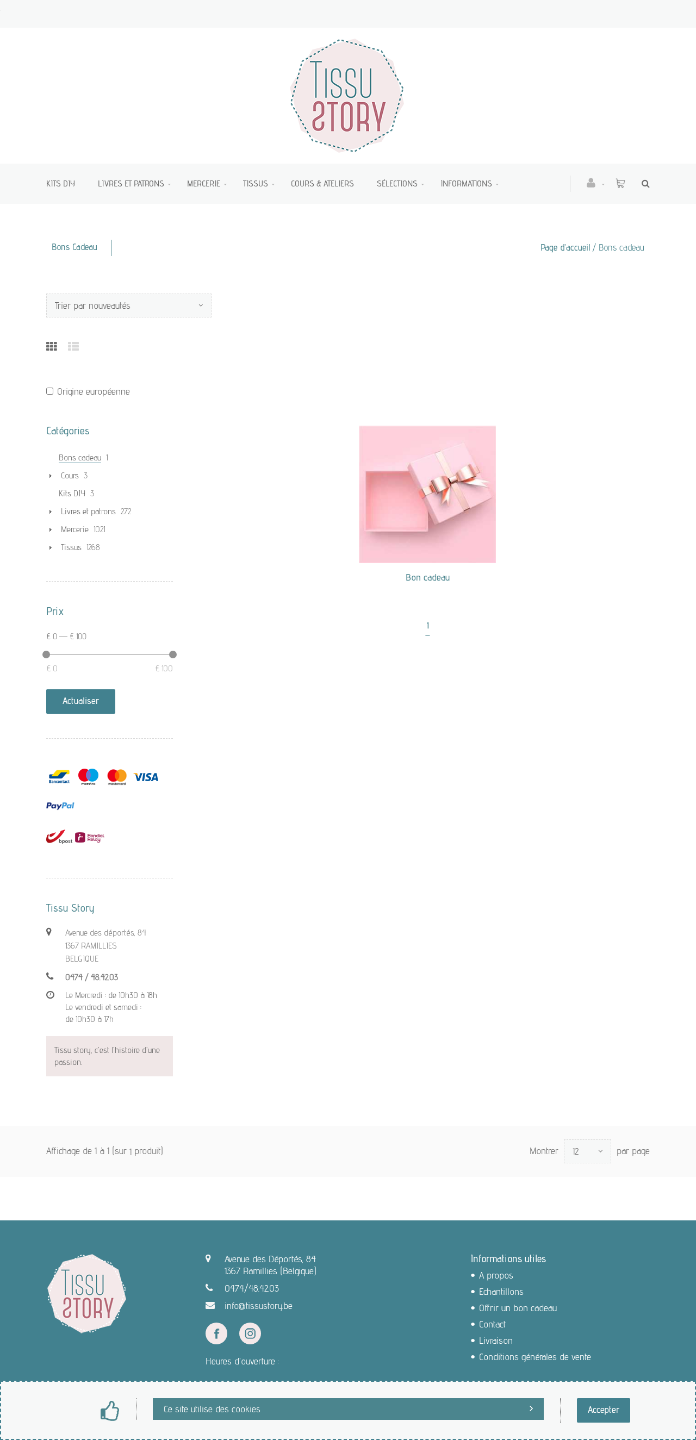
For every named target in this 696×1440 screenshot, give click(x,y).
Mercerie (203, 183)
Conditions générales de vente (535, 1356)
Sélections (397, 183)
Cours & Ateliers (322, 183)
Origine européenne (93, 391)
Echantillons (501, 1291)
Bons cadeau (80, 457)
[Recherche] (643, 183)
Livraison (496, 1340)
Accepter (603, 1409)
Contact (492, 1324)
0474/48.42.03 (252, 1288)
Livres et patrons (131, 183)
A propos (496, 1275)
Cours (70, 475)
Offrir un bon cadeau (518, 1307)
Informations (466, 183)
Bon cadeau (428, 577)
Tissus (255, 183)
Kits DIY (60, 183)
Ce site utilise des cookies (212, 1408)
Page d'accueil (565, 247)
